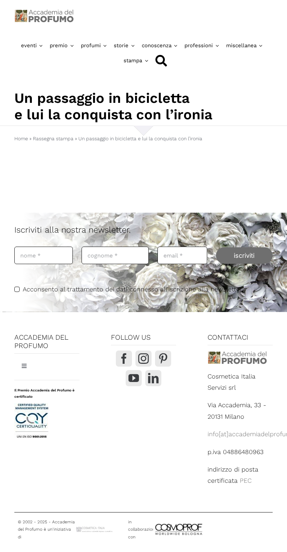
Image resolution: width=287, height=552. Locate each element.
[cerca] (161, 60)
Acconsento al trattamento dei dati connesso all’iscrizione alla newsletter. (133, 289)
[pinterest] (163, 359)
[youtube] (134, 378)
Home (21, 138)
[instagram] (143, 359)
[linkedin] (153, 378)
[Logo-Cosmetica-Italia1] (94, 528)
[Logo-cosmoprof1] (198, 523)
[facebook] (124, 359)
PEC (246, 480)
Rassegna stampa (53, 138)
